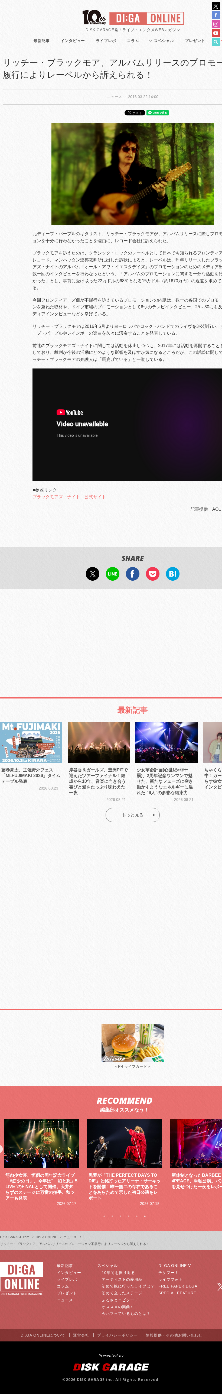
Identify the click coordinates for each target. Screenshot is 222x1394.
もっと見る (132, 815)
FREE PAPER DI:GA (177, 1286)
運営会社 (81, 1335)
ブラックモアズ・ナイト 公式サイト (69, 496)
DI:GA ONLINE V (174, 1265)
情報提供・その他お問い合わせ (174, 1335)
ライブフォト (170, 1279)
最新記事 (42, 40)
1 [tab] (104, 1216)
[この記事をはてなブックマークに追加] (172, 577)
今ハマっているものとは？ (126, 1313)
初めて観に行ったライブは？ (128, 1286)
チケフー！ (168, 1272)
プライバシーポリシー (117, 1335)
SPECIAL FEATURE (177, 1293)
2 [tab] (112, 1216)
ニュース (65, 1300)
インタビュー (73, 40)
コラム (133, 40)
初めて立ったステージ (122, 1293)
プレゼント (195, 40)
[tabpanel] (41, 1163)
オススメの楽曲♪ (117, 1307)
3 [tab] (120, 1216)
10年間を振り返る (118, 1272)
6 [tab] (145, 1216)
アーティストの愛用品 (122, 1279)
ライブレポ (106, 40)
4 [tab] (128, 1216)
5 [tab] (136, 1216)
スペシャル (164, 40)
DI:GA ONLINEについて (43, 1335)
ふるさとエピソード (120, 1300)
